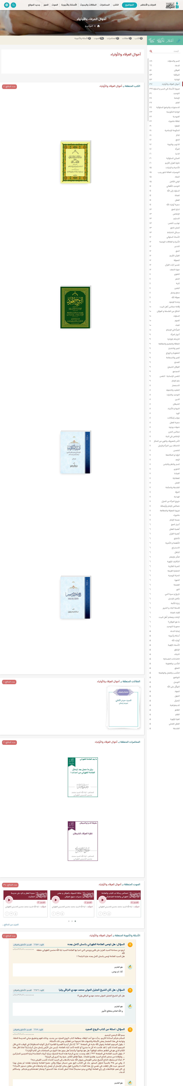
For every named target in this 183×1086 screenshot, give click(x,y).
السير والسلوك (174, 61)
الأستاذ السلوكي (173, 237)
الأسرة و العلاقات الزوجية (169, 241)
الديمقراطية (175, 705)
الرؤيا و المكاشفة (173, 455)
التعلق (177, 668)
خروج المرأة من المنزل (171, 501)
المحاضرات (105, 5)
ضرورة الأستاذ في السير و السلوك (166, 89)
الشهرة (177, 580)
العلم (178, 102)
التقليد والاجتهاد (173, 390)
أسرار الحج (175, 524)
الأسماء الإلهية (174, 645)
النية (178, 283)
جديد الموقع (34, 5)
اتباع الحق (175, 209)
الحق (178, 251)
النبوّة (177, 492)
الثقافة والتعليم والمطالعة (169, 344)
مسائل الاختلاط (173, 232)
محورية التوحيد (173, 626)
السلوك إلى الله (173, 191)
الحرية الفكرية (174, 566)
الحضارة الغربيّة (174, 571)
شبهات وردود (174, 427)
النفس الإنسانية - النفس (170, 376)
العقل (177, 200)
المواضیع (129, 5)
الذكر (178, 135)
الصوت (55, 5)
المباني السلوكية (173, 158)
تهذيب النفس (174, 223)
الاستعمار (176, 385)
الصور (46, 5)
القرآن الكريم (175, 255)
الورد (178, 413)
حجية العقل (175, 422)
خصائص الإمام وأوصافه (170, 506)
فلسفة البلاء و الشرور (171, 608)
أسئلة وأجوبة (174, 635)
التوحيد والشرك (173, 394)
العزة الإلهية (175, 719)
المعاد (177, 177)
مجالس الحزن (174, 432)
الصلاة (177, 195)
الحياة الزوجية (174, 575)
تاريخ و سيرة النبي (172, 594)
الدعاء (177, 65)
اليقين (177, 288)
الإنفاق (177, 649)
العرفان (177, 70)
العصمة (177, 585)
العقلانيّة (176, 478)
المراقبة (177, 75)
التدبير (177, 246)
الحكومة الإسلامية (172, 130)
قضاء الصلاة (175, 612)
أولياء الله (176, 640)
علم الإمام (176, 380)
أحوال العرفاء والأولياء (171, 84)
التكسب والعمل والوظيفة (169, 673)
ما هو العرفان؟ (174, 622)
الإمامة (177, 98)
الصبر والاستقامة (173, 357)
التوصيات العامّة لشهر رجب (169, 172)
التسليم (176, 218)
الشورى (177, 469)
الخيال (177, 700)
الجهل (177, 696)
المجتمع (176, 371)
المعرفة (177, 260)
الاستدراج (176, 547)
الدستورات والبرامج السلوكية (168, 107)
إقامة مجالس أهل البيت (170, 306)
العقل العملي (174, 724)
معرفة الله (176, 297)
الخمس (176, 450)
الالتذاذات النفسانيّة (171, 659)
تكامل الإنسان (174, 598)
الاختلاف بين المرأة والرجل (169, 445)
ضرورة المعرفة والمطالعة (170, 510)
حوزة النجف (175, 269)
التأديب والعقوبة (173, 663)
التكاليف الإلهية (173, 561)
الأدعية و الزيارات (173, 167)
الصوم (177, 320)
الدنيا (177, 153)
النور (178, 589)
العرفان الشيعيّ (174, 367)
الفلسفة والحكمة (173, 487)
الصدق (177, 362)
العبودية (176, 116)
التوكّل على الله (173, 686)
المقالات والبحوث (88, 5)
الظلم (177, 714)
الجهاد (177, 691)
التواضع (176, 677)
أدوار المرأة (175, 334)
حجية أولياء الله (173, 204)
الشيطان (176, 404)
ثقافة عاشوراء (174, 121)
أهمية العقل (174, 529)
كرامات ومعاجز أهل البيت (169, 617)
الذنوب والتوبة (173, 144)
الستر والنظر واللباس (171, 464)
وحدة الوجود (174, 302)
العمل (177, 483)
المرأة (177, 149)
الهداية (177, 496)
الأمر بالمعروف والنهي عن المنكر (167, 441)
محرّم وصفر (175, 292)
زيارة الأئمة (175, 603)
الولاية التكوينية (173, 112)
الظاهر (177, 710)
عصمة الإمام (175, 520)
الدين (177, 399)
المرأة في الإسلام (173, 330)
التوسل (177, 682)
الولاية (177, 79)
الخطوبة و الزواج (173, 353)
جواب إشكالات (173, 418)
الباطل (177, 552)
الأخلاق (177, 538)
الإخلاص (176, 214)
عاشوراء (176, 515)
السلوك (176, 316)
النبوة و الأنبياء (174, 408)
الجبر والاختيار (174, 348)
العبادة (177, 473)
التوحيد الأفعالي (173, 186)
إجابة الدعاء (175, 631)
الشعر (177, 279)
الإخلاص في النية (173, 436)
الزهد (177, 459)
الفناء (177, 325)
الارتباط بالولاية (173, 339)
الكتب (116, 5)
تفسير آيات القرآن (172, 265)
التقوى (177, 274)
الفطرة (177, 126)
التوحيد (176, 93)
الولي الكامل (175, 181)
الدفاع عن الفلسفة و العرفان (168, 311)
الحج (178, 139)
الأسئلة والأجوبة (69, 5)
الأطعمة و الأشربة (172, 543)
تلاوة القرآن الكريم (172, 163)
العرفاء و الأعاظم (148, 5)
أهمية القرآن (174, 533)
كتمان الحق (175, 228)
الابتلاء (177, 654)
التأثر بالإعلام (174, 557)
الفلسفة (176, 728)
